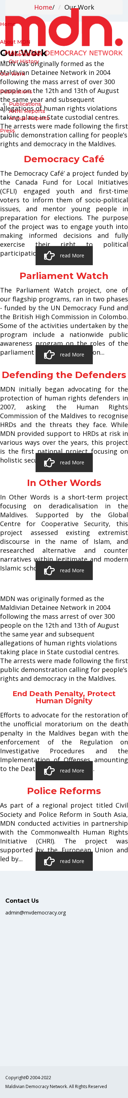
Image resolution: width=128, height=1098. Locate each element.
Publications (25, 104)
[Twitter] (12, 1042)
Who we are (24, 54)
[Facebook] (7, 1042)
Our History (24, 61)
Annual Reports (29, 118)
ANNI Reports (27, 111)
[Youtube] (17, 1042)
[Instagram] (22, 1042)
